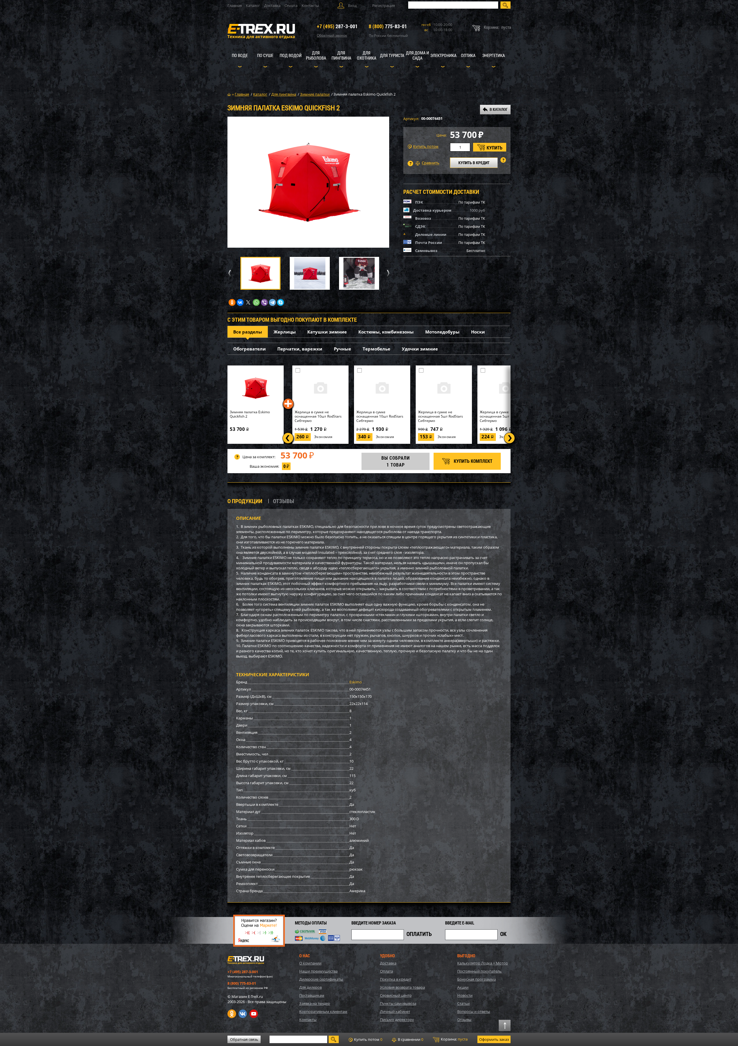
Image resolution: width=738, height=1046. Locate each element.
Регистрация (383, 5)
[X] (248, 302)
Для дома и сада (417, 55)
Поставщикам (311, 995)
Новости (464, 995)
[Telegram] (272, 302)
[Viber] (264, 302)
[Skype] (280, 302)
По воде (240, 55)
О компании (310, 963)
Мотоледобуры (442, 332)
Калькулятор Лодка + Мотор (482, 963)
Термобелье (376, 349)
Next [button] (387, 273)
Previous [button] (229, 273)
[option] (308, 182)
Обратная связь (244, 1039)
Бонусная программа (476, 979)
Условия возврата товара (402, 987)
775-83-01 (388, 26)
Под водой (291, 55)
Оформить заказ (494, 1039)
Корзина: (454, 1039)
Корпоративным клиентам (323, 1011)
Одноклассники (231, 1013)
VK (242, 1013)
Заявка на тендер (314, 1003)
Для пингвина (341, 55)
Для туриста (392, 55)
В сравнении (410, 1039)
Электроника (443, 55)
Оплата (291, 5)
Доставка (272, 5)
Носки (478, 332)
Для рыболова (316, 55)
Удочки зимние (420, 349)
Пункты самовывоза (398, 1003)
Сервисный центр (396, 995)
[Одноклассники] (232, 302)
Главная (234, 5)
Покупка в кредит (395, 979)
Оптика (468, 55)
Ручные (342, 349)
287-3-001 (337, 26)
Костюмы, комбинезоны (386, 332)
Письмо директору (397, 1019)
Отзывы (464, 1019)
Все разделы (247, 332)
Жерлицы (285, 332)
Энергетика (493, 55)
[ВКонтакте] (240, 302)
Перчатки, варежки (299, 349)
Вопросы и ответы (473, 1011)
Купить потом (425, 146)
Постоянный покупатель (479, 971)
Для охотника (366, 55)
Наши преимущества (318, 971)
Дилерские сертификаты (321, 979)
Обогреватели (249, 349)
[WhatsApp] (256, 302)
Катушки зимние (327, 332)
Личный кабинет (395, 1011)
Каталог (253, 5)
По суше (265, 55)
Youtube (253, 1013)
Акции (462, 987)
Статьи (463, 1003)
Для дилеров (310, 987)
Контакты (310, 5)
